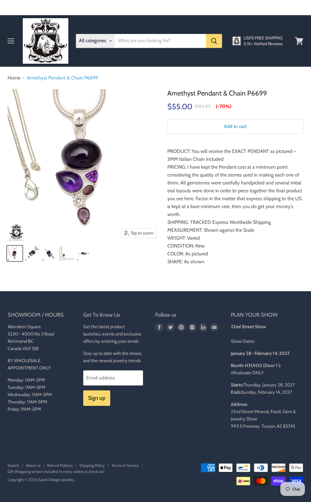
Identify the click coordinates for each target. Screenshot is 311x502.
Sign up (96, 398)
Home (14, 78)
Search (13, 465)
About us (33, 465)
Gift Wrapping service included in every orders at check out (56, 471)
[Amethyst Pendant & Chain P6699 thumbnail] (14, 253)
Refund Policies (60, 465)
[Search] (214, 41)
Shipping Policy (92, 465)
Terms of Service (125, 465)
